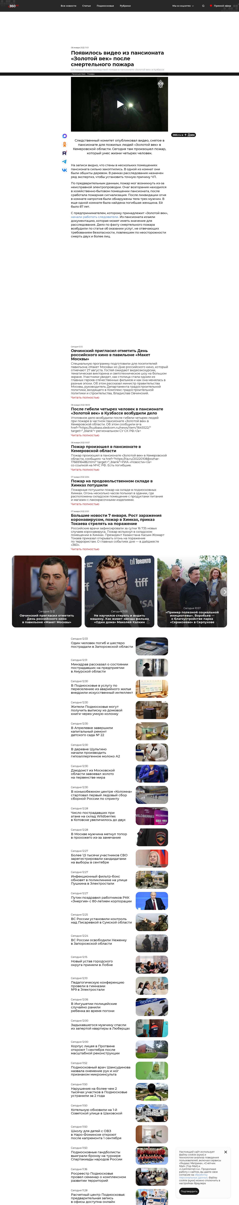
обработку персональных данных (193, 1176)
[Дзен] (183, 135)
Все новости (68, 5)
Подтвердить (189, 1191)
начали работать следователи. (95, 217)
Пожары (90, 74)
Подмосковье (105, 5)
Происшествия (78, 74)
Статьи (86, 5)
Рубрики (125, 5)
